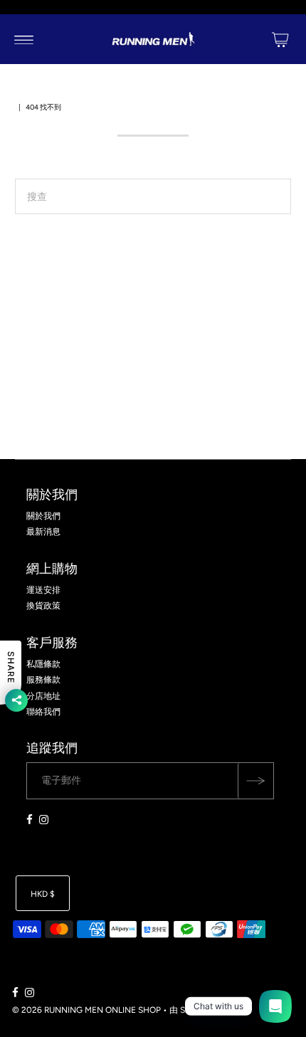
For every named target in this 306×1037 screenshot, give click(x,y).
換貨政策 (43, 606)
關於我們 (43, 516)
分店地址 (43, 696)
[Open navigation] (24, 39)
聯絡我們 (43, 712)
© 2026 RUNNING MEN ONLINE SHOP (86, 1010)
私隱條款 (43, 664)
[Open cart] (280, 39)
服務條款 (43, 680)
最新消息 (43, 532)
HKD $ (43, 894)
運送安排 (43, 590)
